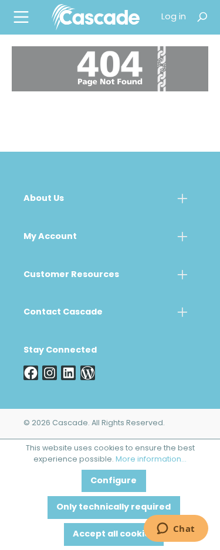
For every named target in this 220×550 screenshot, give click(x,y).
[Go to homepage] (96, 17)
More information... (151, 459)
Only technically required (113, 507)
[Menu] (21, 17)
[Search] (201, 17)
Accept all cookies (114, 534)
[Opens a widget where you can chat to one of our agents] (175, 529)
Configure (113, 481)
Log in (173, 17)
